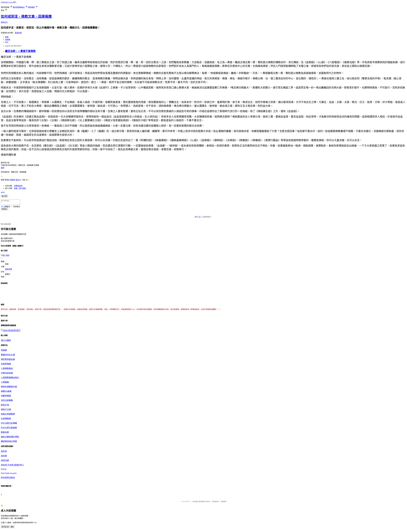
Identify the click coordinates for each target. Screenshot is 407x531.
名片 (6, 42)
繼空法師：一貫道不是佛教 (20, 51)
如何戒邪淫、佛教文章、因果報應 (26, 16)
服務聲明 (223, 501)
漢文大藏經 (6, 340)
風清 (2, 168)
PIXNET (187, 501)
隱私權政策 (215, 501)
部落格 (7, 39)
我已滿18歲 (5, 527)
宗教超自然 (18, 186)
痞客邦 (12, 180)
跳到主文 (4, 22)
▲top (3, 192)
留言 (17, 180)
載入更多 (4, 196)
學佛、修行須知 (20, 188)
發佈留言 (4, 209)
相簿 (6, 37)
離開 (12, 527)
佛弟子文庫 (6, 409)
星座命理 (18, 33)
